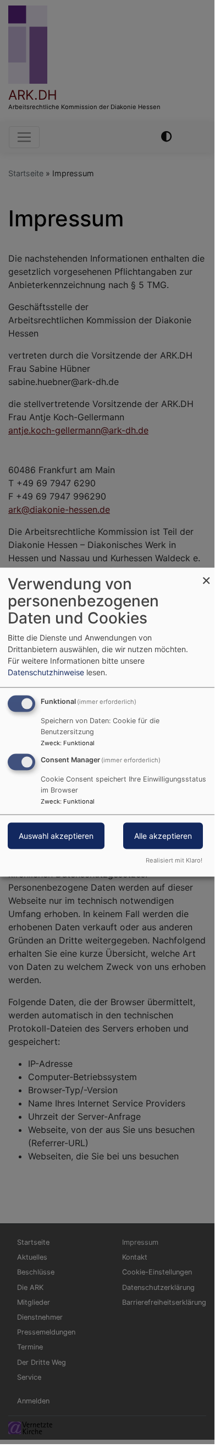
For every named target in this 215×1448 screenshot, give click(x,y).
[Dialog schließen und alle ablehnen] (206, 575)
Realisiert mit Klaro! (174, 860)
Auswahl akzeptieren (56, 835)
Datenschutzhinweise (46, 672)
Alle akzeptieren (163, 835)
